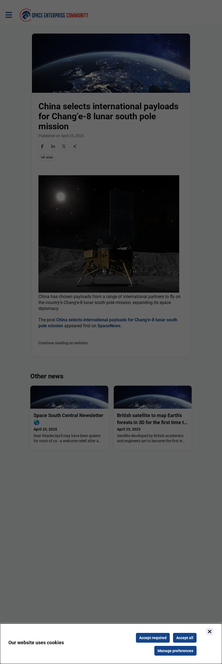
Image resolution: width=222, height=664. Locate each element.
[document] (111, 643)
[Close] (209, 631)
